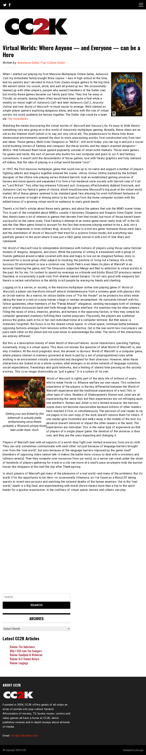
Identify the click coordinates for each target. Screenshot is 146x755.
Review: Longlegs (19, 663)
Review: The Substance (22, 647)
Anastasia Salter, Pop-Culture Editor (41, 62)
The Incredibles (17, 118)
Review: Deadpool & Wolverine (26, 655)
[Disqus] (73, 540)
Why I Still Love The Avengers (26, 651)
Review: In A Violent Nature (24, 659)
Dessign (139, 750)
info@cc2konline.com (24, 735)
